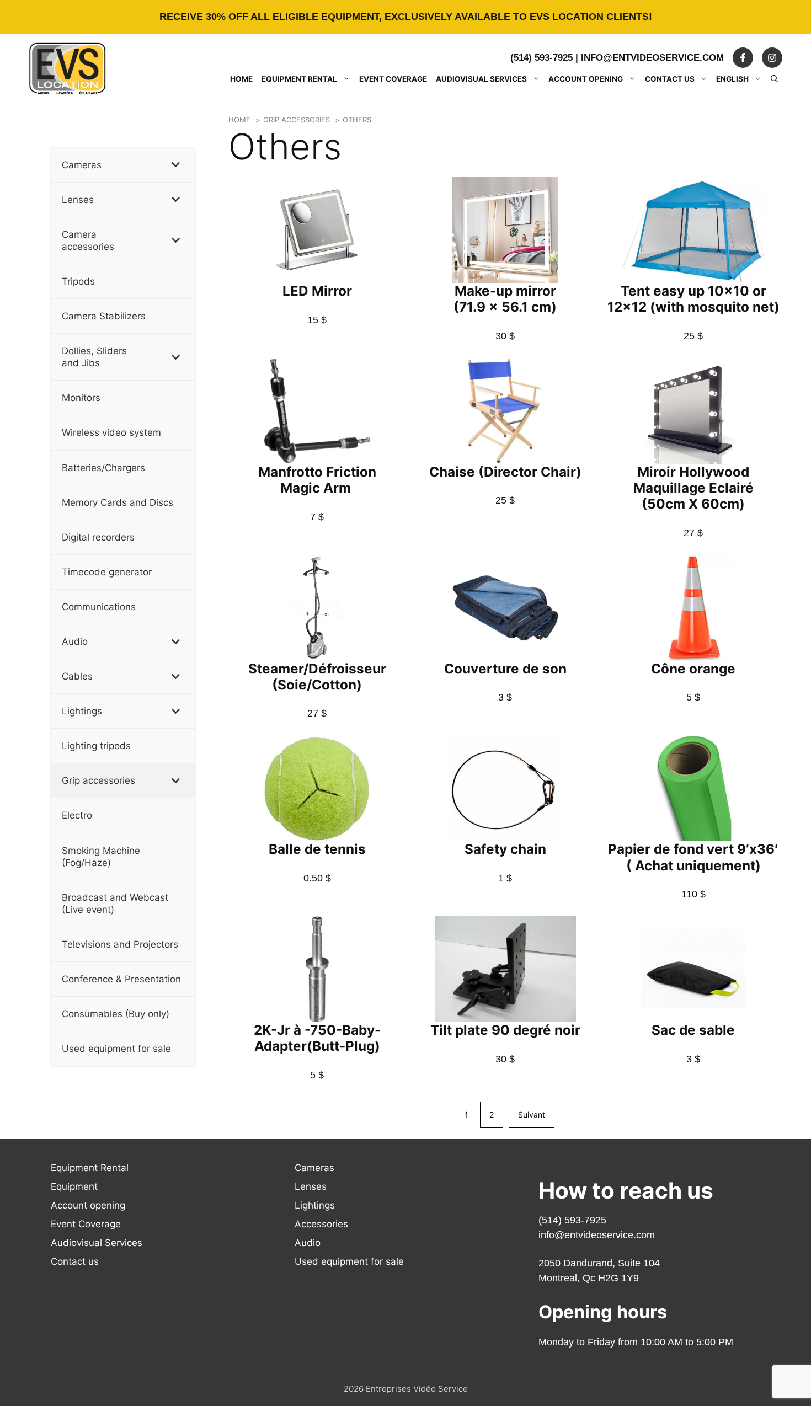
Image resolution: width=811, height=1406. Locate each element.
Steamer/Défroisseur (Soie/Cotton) (317, 676)
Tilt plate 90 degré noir (505, 1030)
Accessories (321, 1223)
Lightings (315, 1205)
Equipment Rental (299, 78)
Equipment (74, 1186)
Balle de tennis (317, 849)
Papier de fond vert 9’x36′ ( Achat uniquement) (693, 857)
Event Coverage (393, 78)
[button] (774, 79)
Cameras (314, 1167)
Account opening (585, 78)
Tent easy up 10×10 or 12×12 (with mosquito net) (693, 298)
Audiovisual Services (481, 78)
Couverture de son (505, 668)
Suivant (531, 1114)
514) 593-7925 (574, 1220)
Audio (308, 1242)
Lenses (311, 1186)
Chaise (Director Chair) (505, 471)
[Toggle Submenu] (176, 165)
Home (241, 78)
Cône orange (693, 668)
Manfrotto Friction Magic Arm (317, 479)
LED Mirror (317, 290)
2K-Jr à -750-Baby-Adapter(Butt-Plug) (317, 1038)
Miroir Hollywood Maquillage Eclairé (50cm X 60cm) (693, 487)
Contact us (670, 78)
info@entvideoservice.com (652, 57)
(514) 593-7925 (541, 57)
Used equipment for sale (349, 1261)
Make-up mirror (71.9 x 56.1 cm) (505, 298)
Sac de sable (693, 1030)
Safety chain (505, 849)
